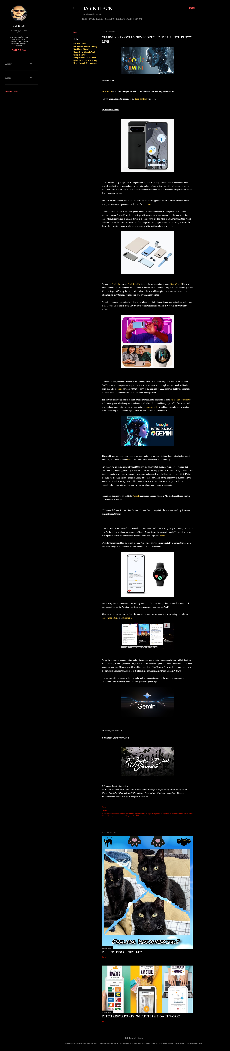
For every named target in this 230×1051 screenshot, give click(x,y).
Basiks (99, 18)
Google (136, 495)
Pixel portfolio (141, 98)
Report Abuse (11, 91)
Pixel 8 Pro (107, 91)
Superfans (185, 399)
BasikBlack (97, 8)
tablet (115, 617)
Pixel (120, 388)
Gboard (162, 535)
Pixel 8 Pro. (148, 204)
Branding (110, 18)
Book (92, 18)
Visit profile (19, 49)
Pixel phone (107, 617)
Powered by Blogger (136, 1038)
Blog (84, 18)
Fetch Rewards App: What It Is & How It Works (141, 1016)
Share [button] (75, 32)
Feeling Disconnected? (122, 952)
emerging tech (151, 406)
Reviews (120, 18)
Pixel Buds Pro (134, 284)
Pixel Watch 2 (176, 284)
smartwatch (127, 617)
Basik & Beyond (134, 18)
